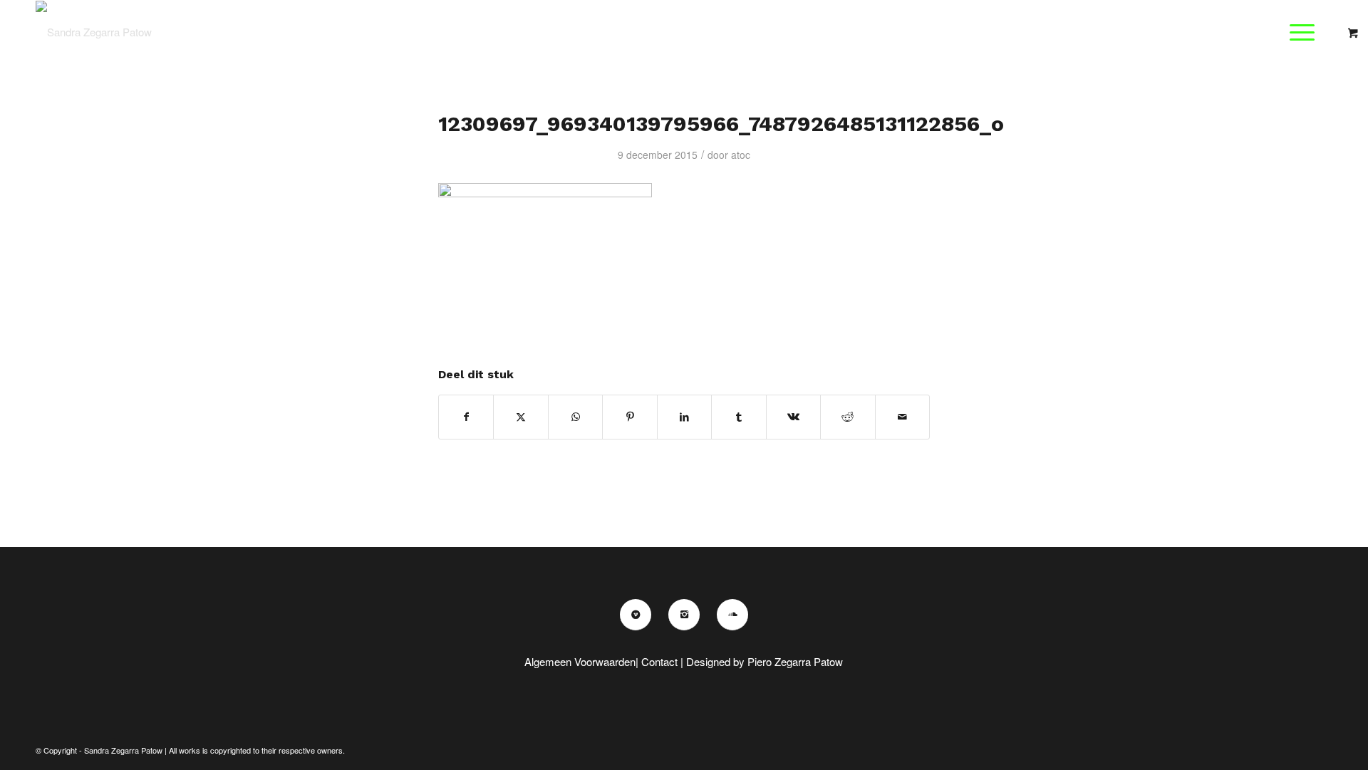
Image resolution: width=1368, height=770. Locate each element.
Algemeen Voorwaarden (580, 661)
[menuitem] (1306, 32)
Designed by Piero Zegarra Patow (764, 661)
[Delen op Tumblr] (738, 416)
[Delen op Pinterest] (629, 416)
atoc (740, 154)
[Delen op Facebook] (466, 416)
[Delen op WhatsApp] (575, 416)
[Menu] (1297, 32)
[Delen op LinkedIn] (684, 416)
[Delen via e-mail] (903, 416)
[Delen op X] (520, 416)
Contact (659, 661)
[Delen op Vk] (793, 416)
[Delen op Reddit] (847, 416)
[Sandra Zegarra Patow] (94, 32)
